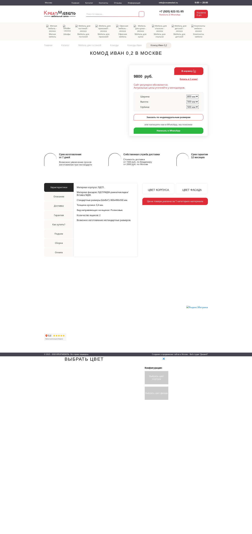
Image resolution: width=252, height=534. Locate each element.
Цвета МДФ (163, 322)
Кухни (133, 322)
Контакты (103, 3)
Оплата (48, 311)
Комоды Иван (134, 45)
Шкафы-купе (109, 309)
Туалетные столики (112, 339)
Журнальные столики (113, 335)
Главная (75, 3)
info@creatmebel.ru (168, 3)
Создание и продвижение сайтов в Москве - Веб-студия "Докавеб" (180, 354)
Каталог (89, 3)
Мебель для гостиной (89, 45)
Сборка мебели (51, 324)
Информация (134, 3)
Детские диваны (83, 318)
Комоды (114, 45)
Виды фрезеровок (166, 335)
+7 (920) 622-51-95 (171, 11)
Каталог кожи (163, 331)
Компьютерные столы (113, 322)
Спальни (134, 326)
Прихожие (135, 309)
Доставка (48, 307)
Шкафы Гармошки (112, 318)
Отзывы (118, 3)
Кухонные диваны (84, 326)
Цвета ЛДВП (163, 318)
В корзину (187, 71)
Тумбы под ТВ (137, 339)
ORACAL (161, 326)
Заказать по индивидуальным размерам (168, 117)
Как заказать (50, 302)
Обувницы (135, 313)
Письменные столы (112, 326)
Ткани (160, 309)
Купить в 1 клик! (189, 79)
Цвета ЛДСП (163, 313)
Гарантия (48, 315)
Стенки (106, 331)
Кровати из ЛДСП (139, 331)
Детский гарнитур (139, 318)
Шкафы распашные (112, 313)
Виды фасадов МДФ (167, 339)
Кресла (78, 331)
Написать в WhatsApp (169, 15)
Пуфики (79, 335)
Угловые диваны (83, 313)
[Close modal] (163, 358)
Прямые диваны (83, 309)
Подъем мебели (52, 320)
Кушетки (79, 322)
